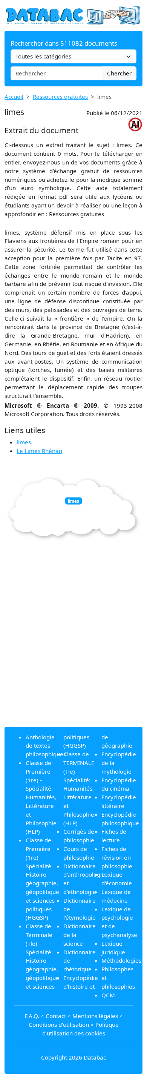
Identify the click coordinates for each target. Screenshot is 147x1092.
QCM (108, 995)
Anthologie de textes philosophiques (46, 745)
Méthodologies (121, 960)
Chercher (119, 73)
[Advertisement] (73, 647)
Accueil (14, 96)
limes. (24, 442)
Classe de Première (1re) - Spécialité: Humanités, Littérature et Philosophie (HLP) (41, 797)
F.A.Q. (31, 1016)
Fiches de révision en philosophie (116, 857)
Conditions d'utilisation (59, 1024)
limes (73, 501)
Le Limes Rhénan (39, 451)
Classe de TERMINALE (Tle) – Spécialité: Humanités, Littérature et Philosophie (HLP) (78, 788)
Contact (56, 1016)
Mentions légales (95, 1016)
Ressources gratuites (60, 96)
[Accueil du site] (73, 14)
